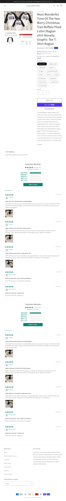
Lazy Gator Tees (31, 497)
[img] (9, 195)
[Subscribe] (31, 484)
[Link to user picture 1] (9, 213)
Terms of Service (8, 474)
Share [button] (40, 144)
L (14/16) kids (54, 82)
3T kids (49, 75)
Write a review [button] (33, 184)
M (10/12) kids (42, 82)
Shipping (39, 53)
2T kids (41, 75)
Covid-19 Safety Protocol (10, 456)
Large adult (42, 67)
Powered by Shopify (38, 497)
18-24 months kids (52, 71)
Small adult (42, 64)
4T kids (56, 75)
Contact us (7, 459)
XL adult (51, 67)
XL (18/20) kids (43, 85)
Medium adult (53, 64)
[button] (5, 5)
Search (6, 452)
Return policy (7, 463)
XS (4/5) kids (42, 78)
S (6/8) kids (53, 78)
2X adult (41, 71)
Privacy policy (7, 467)
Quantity (39, 89)
